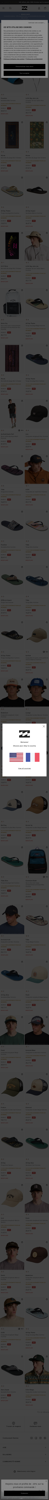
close (44, 726)
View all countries (24, 768)
